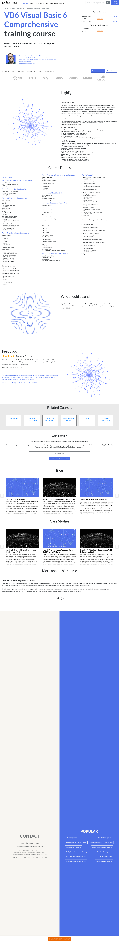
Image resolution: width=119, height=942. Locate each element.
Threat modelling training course (76, 842)
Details (13, 71)
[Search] (108, 2)
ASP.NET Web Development (50, 419)
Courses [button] (25, 3)
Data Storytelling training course (76, 856)
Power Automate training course (76, 861)
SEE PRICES (100, 19)
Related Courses (49, 71)
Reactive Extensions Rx (32, 419)
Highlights (5, 71)
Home (6, 8)
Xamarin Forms (13, 418)
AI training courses (72, 837)
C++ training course (106, 856)
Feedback (29, 71)
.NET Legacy (21, 8)
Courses (12, 8)
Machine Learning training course (102, 847)
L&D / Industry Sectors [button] (57, 3)
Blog (47, 3)
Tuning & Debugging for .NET (105, 420)
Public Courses (111, 71)
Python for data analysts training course (100, 842)
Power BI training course (73, 847)
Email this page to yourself (59, 939)
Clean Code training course (104, 861)
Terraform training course (104, 852)
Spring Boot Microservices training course (78, 852)
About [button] (32, 3)
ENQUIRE (115, 2)
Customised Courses (98, 71)
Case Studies (40, 3)
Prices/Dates (38, 71)
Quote (113, 30)
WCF (87, 418)
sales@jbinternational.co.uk (72, 124)
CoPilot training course (105, 837)
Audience (21, 71)
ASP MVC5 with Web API (68, 419)
